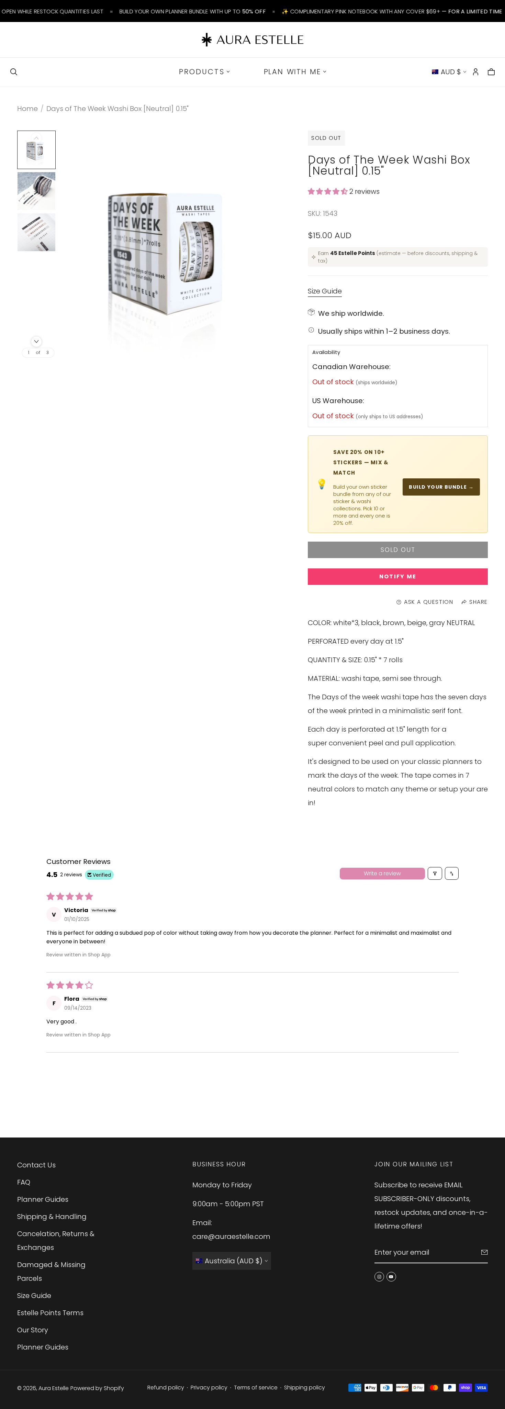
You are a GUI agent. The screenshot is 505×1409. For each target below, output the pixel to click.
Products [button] (202, 72)
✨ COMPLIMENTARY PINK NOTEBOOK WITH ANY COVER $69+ (392, 11)
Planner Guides (42, 1199)
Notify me (397, 576)
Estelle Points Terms (50, 1313)
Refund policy (165, 1387)
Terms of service (256, 1387)
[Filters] (435, 873)
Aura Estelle (53, 1388)
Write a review (382, 873)
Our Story (32, 1330)
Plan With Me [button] (292, 72)
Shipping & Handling (52, 1216)
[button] (328, 191)
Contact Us (36, 1165)
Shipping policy (304, 1387)
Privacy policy (209, 1387)
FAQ (23, 1182)
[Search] (13, 71)
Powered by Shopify (97, 1388)
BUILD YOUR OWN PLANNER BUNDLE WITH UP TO (192, 11)
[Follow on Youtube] (391, 1277)
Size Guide (325, 291)
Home (27, 108)
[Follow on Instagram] (379, 1277)
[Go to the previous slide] (36, 138)
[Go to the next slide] (36, 341)
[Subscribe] (484, 1252)
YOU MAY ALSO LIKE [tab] (252, 1089)
